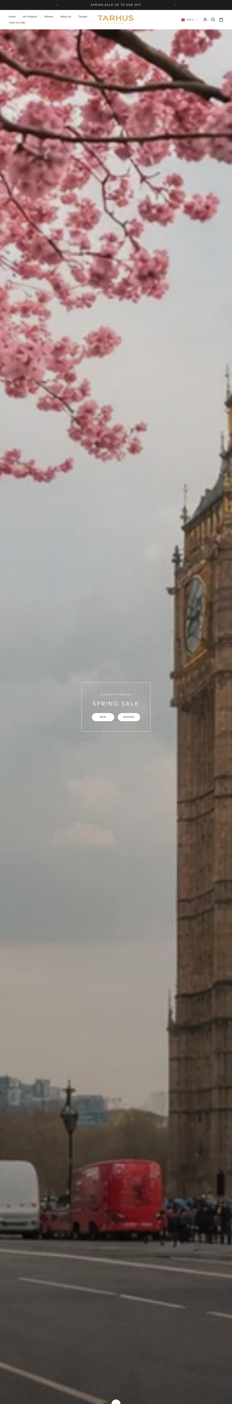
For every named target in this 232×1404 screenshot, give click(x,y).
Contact (82, 16)
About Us (65, 16)
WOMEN (129, 717)
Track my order (17, 22)
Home (12, 16)
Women (48, 16)
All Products (30, 16)
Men (103, 717)
